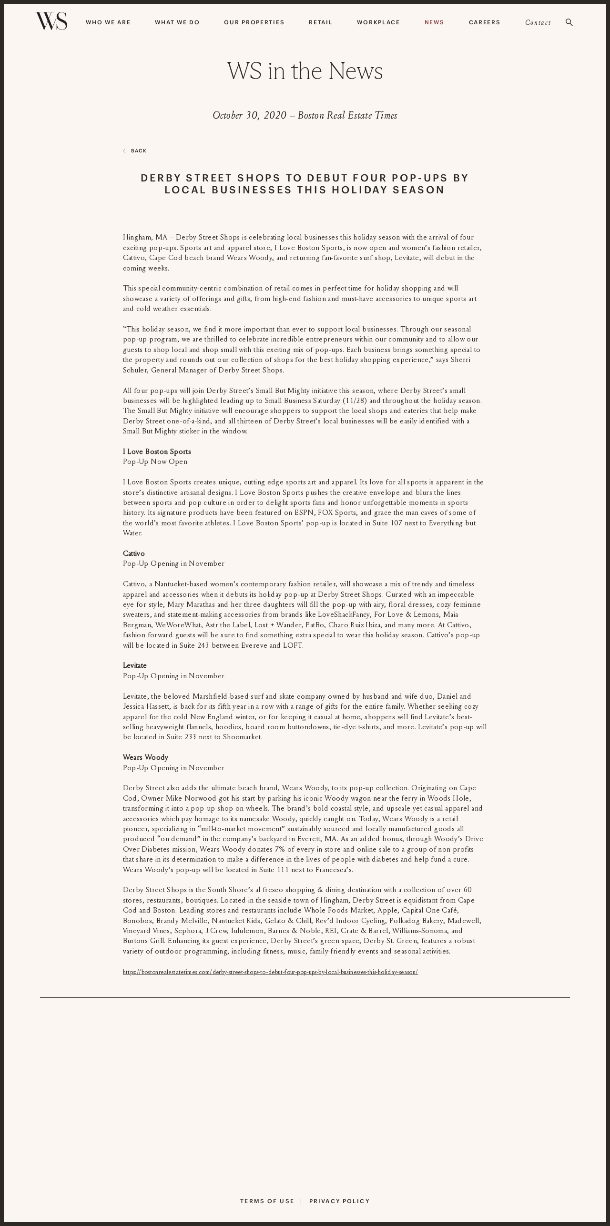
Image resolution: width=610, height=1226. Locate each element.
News (435, 22)
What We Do (177, 22)
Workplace (378, 22)
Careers (485, 22)
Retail (321, 22)
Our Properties (254, 22)
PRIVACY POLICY (339, 1201)
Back (139, 151)
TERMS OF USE (267, 1201)
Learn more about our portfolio (295, 1172)
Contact (538, 22)
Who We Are (108, 22)
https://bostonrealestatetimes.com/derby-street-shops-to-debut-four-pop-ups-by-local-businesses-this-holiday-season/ (270, 972)
